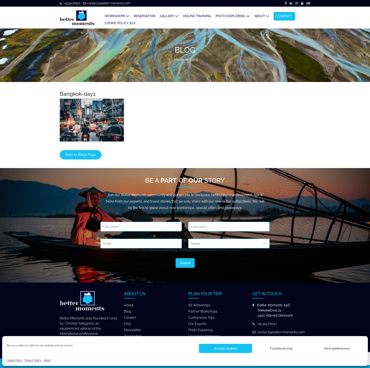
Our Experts (197, 324)
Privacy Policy (33, 360)
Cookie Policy (14, 360)
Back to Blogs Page (80, 155)
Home (179, 60)
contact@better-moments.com (108, 3)
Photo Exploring (200, 330)
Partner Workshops (203, 311)
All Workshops (199, 305)
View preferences (337, 348)
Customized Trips (201, 318)
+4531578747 (71, 3)
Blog (194, 60)
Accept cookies (225, 348)
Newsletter (132, 330)
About (47, 360)
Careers (130, 318)
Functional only (281, 348)
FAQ (127, 324)
